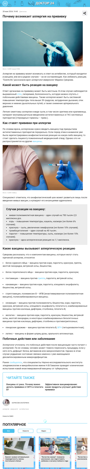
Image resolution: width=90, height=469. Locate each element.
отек (19, 94)
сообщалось (16, 362)
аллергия (6, 409)
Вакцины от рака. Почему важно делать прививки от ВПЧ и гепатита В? (24, 387)
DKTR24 (45, 3)
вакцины (37, 141)
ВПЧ (59, 327)
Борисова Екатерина (20, 403)
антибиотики (24, 409)
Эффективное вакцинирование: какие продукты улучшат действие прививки (63, 387)
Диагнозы (23, 11)
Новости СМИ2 (8, 416)
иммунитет (14, 409)
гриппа (41, 278)
